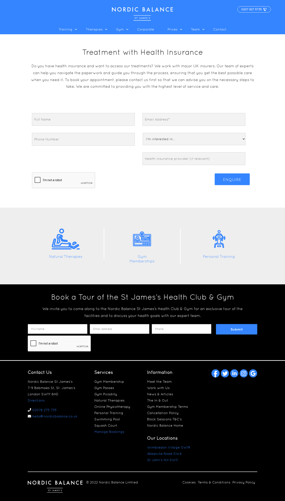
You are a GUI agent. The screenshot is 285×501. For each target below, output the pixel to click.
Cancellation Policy (163, 413)
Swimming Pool (107, 419)
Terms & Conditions (214, 482)
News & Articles (160, 394)
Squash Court (105, 425)
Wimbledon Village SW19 (168, 447)
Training (65, 29)
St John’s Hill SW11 (162, 460)
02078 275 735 (44, 410)
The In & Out (157, 400)
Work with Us (158, 388)
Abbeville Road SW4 (164, 454)
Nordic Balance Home (165, 425)
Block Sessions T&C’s (164, 419)
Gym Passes (104, 388)
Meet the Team (159, 382)
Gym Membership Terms (167, 407)
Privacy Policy (243, 482)
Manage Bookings (109, 432)
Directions (36, 400)
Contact (219, 29)
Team (195, 29)
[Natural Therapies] (66, 248)
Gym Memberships (142, 258)
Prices (173, 29)
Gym (120, 29)
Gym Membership (109, 382)
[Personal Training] (219, 248)
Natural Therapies (65, 256)
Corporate (145, 29)
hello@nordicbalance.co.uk (54, 416)
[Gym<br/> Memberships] (142, 248)
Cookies (189, 482)
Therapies (94, 29)
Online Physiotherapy (112, 407)
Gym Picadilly (105, 394)
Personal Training (219, 256)
